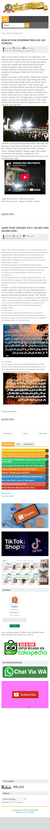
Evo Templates (29, 812)
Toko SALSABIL (8, 496)
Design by (19, 812)
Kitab (6, 238)
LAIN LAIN (8, 50)
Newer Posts (7, 433)
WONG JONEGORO (30, 810)
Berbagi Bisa (6, 493)
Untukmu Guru (29, 50)
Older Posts (43, 433)
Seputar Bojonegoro (18, 50)
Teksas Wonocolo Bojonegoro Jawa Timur (18, 488)
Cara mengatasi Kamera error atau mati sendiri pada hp (24, 465)
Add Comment (29, 48)
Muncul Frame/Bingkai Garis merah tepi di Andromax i (23, 450)
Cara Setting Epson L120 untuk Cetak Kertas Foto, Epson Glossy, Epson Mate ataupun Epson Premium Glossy (24, 455)
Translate (19, 802)
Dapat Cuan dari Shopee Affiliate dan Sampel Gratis (22, 476)
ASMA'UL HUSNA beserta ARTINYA (15, 473)
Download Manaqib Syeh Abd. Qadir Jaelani (19, 469)
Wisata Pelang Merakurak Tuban (14, 484)
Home (3, 33)
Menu (5, 19)
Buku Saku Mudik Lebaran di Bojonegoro (18, 480)
